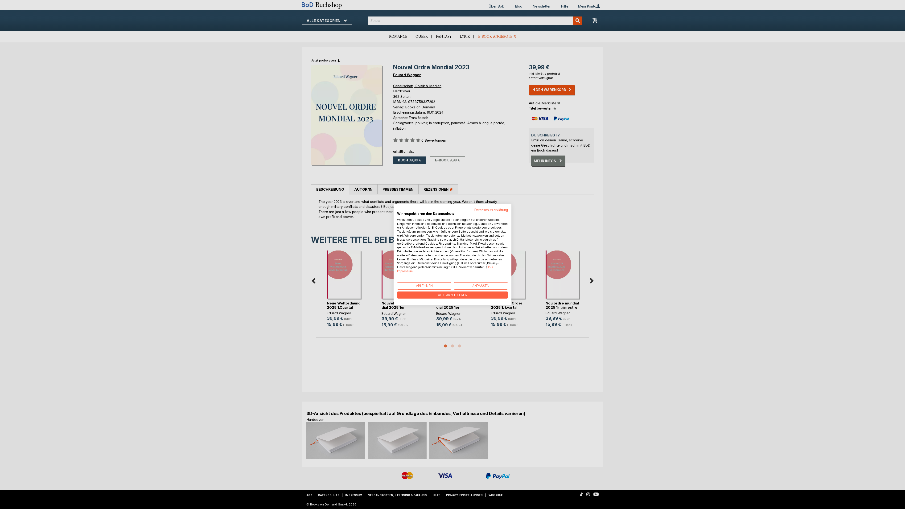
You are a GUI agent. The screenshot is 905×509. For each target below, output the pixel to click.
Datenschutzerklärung (491, 210)
